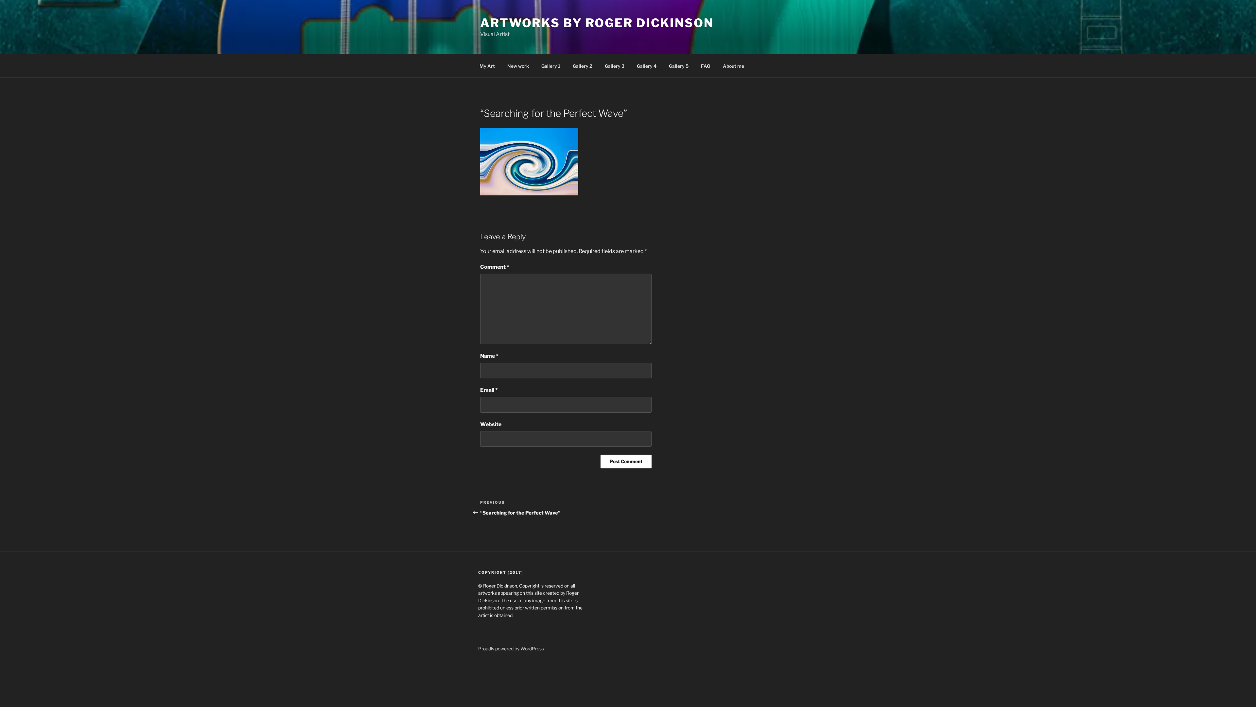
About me (733, 66)
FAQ (705, 66)
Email (489, 390)
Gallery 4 (646, 66)
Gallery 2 (582, 66)
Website (490, 424)
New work (518, 66)
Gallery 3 (614, 66)
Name (489, 356)
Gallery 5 (679, 66)
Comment (494, 267)
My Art (487, 66)
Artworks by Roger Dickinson (597, 23)
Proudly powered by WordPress (511, 648)
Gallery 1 (550, 66)
